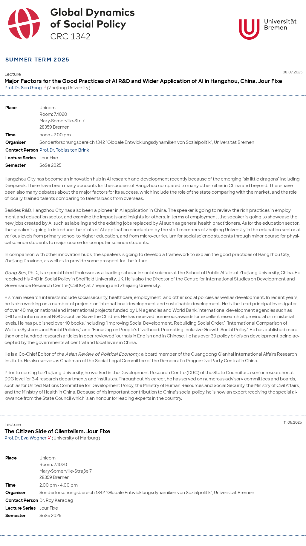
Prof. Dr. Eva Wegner (25, 438)
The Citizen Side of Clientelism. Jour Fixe (57, 431)
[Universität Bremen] (267, 29)
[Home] (153, 23)
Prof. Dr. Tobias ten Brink (64, 150)
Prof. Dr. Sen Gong (23, 87)
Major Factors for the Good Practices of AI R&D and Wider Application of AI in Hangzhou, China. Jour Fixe (143, 81)
